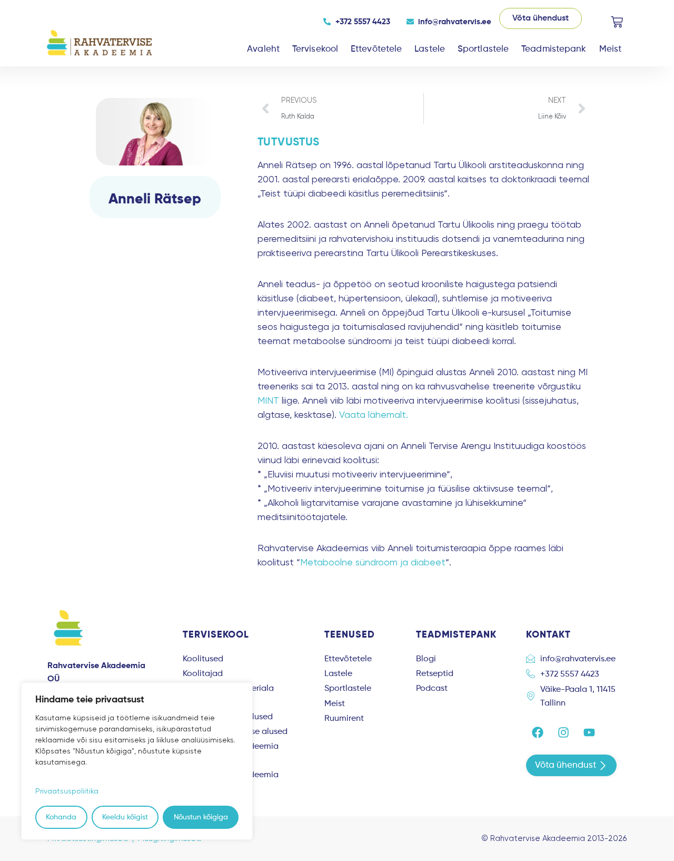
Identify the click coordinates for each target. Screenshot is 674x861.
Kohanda (61, 817)
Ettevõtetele (376, 49)
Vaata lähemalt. (373, 414)
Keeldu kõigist (125, 817)
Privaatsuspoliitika (66, 791)
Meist (610, 49)
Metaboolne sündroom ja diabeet (372, 562)
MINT (268, 400)
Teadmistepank (553, 49)
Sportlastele (483, 49)
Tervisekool (315, 49)
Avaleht (263, 49)
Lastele (429, 49)
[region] (137, 761)
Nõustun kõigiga (201, 817)
